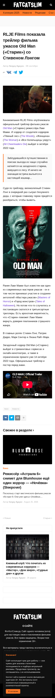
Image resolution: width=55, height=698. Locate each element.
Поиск (51, 5)
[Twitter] (21, 72)
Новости (27, 13)
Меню (4, 5)
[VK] (8, 72)
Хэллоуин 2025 (11, 13)
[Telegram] (15, 72)
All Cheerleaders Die (15, 144)
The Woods (27, 136)
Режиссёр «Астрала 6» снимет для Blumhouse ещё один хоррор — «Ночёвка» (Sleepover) (26, 480)
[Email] (17, 417)
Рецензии (40, 13)
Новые (7, 518)
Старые (47, 518)
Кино (6, 409)
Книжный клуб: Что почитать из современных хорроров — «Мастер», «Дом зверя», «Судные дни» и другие (27, 568)
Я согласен (13, 691)
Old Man (7, 128)
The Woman (10, 140)
